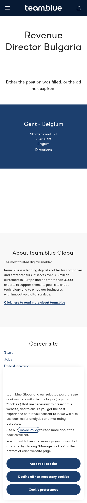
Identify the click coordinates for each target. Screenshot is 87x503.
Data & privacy (16, 366)
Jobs (8, 359)
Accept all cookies (43, 464)
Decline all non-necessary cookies (43, 477)
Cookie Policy (29, 430)
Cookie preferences (43, 489)
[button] (79, 8)
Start (8, 352)
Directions (43, 149)
